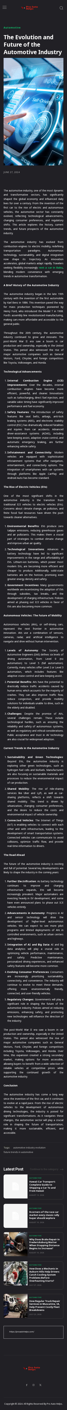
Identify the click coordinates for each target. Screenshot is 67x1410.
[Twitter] (40, 1385)
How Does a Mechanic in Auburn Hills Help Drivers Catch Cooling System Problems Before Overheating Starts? (44, 1274)
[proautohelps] (31, 8)
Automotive (12, 27)
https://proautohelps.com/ (21, 1331)
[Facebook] (26, 1385)
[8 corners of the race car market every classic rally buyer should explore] (16, 1216)
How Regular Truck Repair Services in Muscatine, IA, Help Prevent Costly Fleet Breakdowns (44, 1305)
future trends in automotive (18, 1152)
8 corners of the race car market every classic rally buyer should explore (44, 1215)
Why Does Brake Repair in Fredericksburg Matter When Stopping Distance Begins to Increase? (44, 1244)
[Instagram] (33, 1385)
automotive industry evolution (29, 1147)
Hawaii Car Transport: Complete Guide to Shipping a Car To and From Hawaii (42, 1186)
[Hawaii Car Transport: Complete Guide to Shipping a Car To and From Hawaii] (16, 1186)
